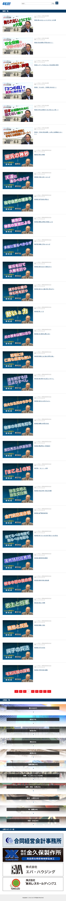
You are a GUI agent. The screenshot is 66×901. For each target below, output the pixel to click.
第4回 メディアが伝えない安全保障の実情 (46, 65)
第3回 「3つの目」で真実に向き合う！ (45, 87)
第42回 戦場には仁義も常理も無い (44, 356)
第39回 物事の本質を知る (41, 423)
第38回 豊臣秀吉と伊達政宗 (42, 446)
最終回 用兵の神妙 (39, 154)
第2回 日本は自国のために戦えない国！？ (46, 109)
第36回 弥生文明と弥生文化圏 (43, 490)
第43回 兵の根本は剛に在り (42, 334)
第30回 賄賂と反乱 (39, 625)
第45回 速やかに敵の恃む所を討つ (44, 289)
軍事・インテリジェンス (39, 17)
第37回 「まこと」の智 (41, 468)
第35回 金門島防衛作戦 (41, 513)
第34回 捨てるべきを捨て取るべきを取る (46, 535)
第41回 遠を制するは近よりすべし (44, 378)
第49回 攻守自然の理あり (41, 199)
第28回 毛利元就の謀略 (41, 670)
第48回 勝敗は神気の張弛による (43, 222)
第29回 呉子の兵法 (39, 647)
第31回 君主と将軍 (39, 602)
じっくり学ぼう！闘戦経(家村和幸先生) (42, 150)
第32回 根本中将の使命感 (41, 580)
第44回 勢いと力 (39, 311)
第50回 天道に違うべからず (42, 177)
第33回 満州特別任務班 (41, 558)
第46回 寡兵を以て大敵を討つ (43, 266)
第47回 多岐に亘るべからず (42, 244)
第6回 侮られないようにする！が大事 (45, 20)
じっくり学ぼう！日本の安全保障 (41, 15)
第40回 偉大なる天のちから (42, 401)
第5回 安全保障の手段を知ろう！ (43, 42)
